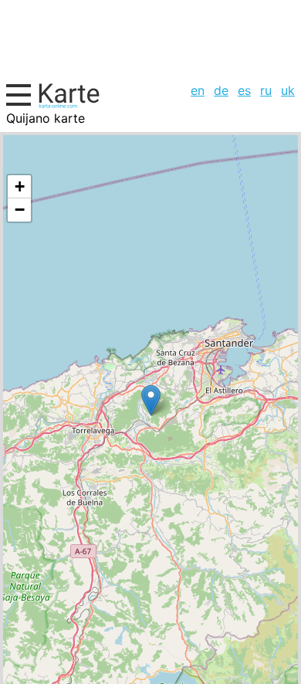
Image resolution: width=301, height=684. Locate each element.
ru (266, 90)
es (244, 90)
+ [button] (20, 186)
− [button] (20, 209)
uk (288, 90)
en (198, 90)
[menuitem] (198, 90)
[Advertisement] (150, 39)
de (221, 90)
